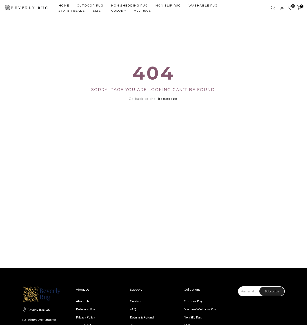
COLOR (117, 10)
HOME (63, 5)
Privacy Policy (85, 317)
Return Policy (85, 309)
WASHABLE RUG (203, 5)
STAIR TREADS (71, 10)
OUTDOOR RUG (90, 5)
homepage (167, 98)
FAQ (133, 309)
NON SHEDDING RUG (129, 5)
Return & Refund (142, 317)
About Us (82, 301)
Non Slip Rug (193, 317)
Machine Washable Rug (200, 309)
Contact (136, 301)
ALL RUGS (142, 10)
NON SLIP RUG (168, 5)
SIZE (97, 10)
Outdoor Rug (193, 301)
